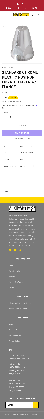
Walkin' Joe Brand (16, 282)
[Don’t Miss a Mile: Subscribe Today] (36, 405)
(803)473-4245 (15, 374)
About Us (12, 324)
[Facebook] (18, 4)
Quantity (5, 112)
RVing (11, 265)
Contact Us (13, 330)
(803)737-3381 (15, 390)
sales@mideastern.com (19, 359)
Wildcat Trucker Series (18, 309)
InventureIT (34, 414)
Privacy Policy (14, 341)
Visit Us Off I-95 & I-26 (13, 8)
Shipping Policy (15, 335)
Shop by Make (14, 271)
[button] (5, 15)
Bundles (12, 276)
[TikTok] (26, 4)
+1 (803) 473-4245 (34, 8)
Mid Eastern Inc (16, 414)
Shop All (12, 288)
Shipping (4, 101)
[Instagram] (22, 4)
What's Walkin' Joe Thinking (20, 303)
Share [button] (7, 191)
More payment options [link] (22, 139)
